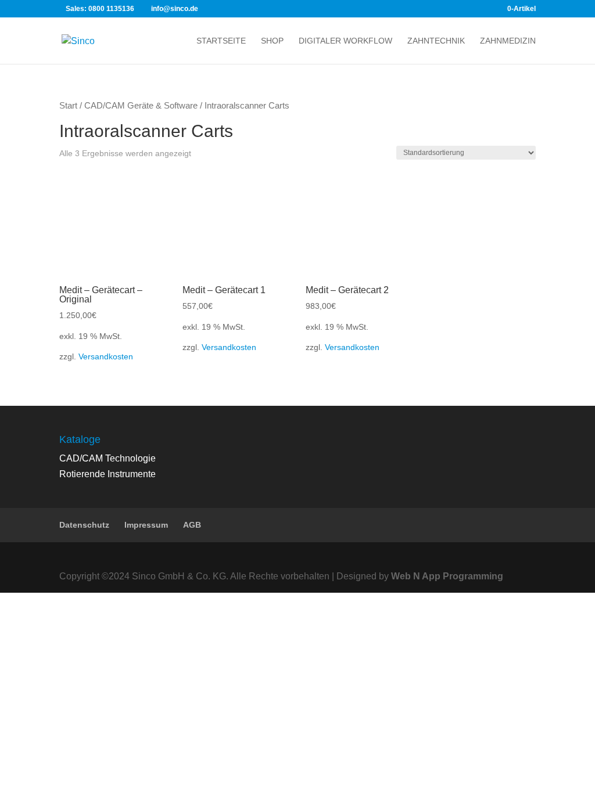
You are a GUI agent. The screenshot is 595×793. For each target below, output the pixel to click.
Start (68, 105)
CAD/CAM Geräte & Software (141, 105)
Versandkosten (105, 356)
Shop (272, 41)
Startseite (221, 41)
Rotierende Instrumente (107, 474)
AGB (192, 524)
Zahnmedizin (508, 41)
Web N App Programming (447, 576)
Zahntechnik (436, 41)
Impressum (146, 524)
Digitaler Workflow (345, 41)
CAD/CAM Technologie (107, 458)
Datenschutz (84, 524)
